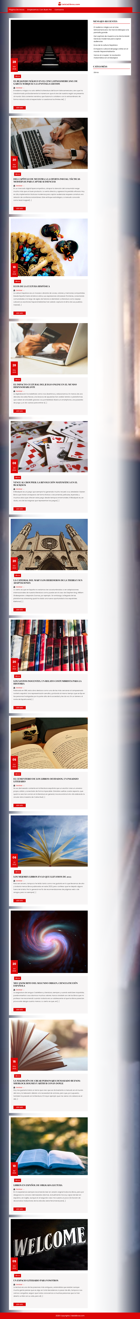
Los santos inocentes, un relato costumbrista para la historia (47, 682)
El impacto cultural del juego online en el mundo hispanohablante (45, 385)
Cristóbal (18, 88)
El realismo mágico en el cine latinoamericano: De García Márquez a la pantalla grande (45, 82)
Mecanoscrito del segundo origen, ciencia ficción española (45, 984)
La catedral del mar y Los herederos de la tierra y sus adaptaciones (47, 581)
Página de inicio (16, 10)
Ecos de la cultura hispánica (31, 286)
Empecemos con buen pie (39, 10)
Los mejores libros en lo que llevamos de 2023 (42, 876)
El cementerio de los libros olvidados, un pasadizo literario (46, 780)
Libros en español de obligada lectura (37, 1185)
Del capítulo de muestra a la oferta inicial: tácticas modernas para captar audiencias (46, 180)
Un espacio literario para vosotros (35, 1280)
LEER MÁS (21, 107)
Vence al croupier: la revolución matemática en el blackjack (45, 483)
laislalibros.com (77, 1315)
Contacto (59, 10)
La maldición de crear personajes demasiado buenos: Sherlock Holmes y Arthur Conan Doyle (46, 1082)
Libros (17, 76)
